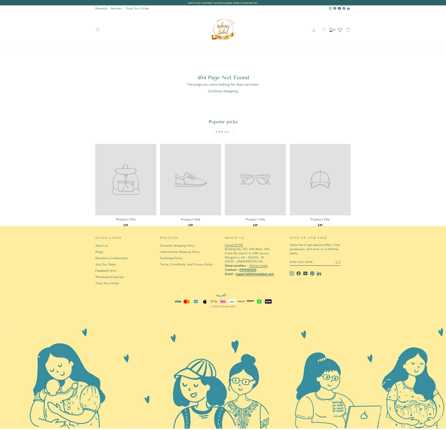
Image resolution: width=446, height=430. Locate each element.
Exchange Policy (171, 258)
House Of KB (234, 245)
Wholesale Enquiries (109, 277)
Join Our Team (105, 264)
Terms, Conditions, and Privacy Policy (186, 264)
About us (101, 245)
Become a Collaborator (111, 258)
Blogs (99, 252)
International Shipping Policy (180, 252)
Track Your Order (137, 8)
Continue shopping (223, 91)
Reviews (116, 8)
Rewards (101, 8)
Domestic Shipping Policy (177, 245)
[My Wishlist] (340, 30)
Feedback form (106, 270)
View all (223, 131)
